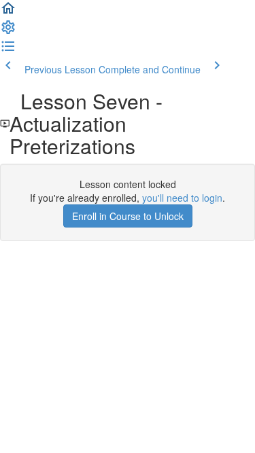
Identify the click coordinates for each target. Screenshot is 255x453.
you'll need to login (182, 197)
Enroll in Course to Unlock (128, 216)
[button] (8, 12)
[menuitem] (8, 31)
